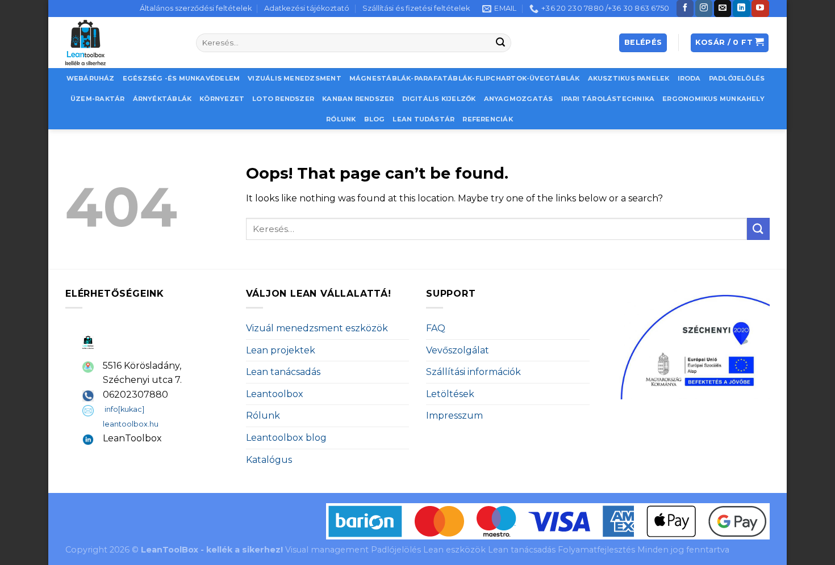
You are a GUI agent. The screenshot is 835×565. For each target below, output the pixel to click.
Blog (374, 119)
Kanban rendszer (358, 99)
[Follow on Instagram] (703, 8)
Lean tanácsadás (283, 371)
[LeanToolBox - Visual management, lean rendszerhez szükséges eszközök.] (122, 42)
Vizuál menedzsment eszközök (317, 328)
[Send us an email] (722, 8)
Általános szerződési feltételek (196, 8)
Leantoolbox (274, 394)
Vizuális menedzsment (294, 78)
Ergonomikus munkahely (713, 99)
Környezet (221, 99)
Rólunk (341, 119)
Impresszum (454, 415)
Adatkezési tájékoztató (306, 8)
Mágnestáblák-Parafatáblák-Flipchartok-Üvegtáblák (464, 78)
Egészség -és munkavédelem (181, 78)
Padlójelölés (737, 78)
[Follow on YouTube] (760, 8)
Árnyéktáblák (162, 99)
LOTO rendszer (283, 99)
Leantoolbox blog (286, 437)
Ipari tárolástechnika (608, 99)
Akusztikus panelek (629, 78)
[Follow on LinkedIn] (741, 8)
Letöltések (450, 394)
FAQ (435, 328)
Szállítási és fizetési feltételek (416, 8)
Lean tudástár (423, 119)
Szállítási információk (473, 371)
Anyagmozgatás (518, 99)
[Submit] (501, 43)
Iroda (689, 78)
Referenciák (487, 119)
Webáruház (90, 78)
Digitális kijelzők (439, 99)
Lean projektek (280, 350)
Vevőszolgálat (457, 350)
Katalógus (269, 459)
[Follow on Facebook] (685, 8)
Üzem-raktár (97, 99)
